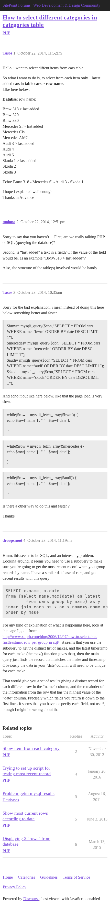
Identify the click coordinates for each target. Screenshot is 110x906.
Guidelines (49, 877)
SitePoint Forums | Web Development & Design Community (51, 5)
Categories (26, 877)
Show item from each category (31, 748)
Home (8, 877)
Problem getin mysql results (28, 793)
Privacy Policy (14, 887)
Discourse (31, 899)
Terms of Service (76, 877)
